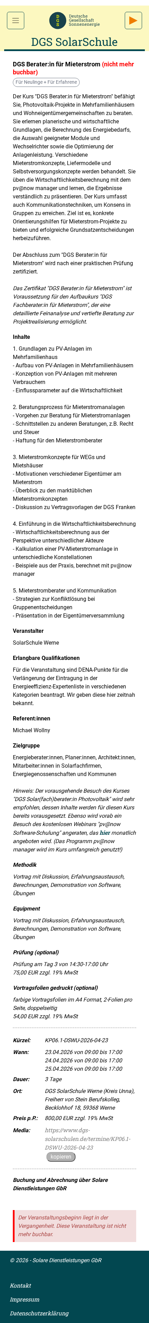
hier (104, 832)
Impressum (24, 1299)
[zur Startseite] (74, 19)
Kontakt (20, 1285)
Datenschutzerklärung (39, 1313)
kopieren (61, 1156)
